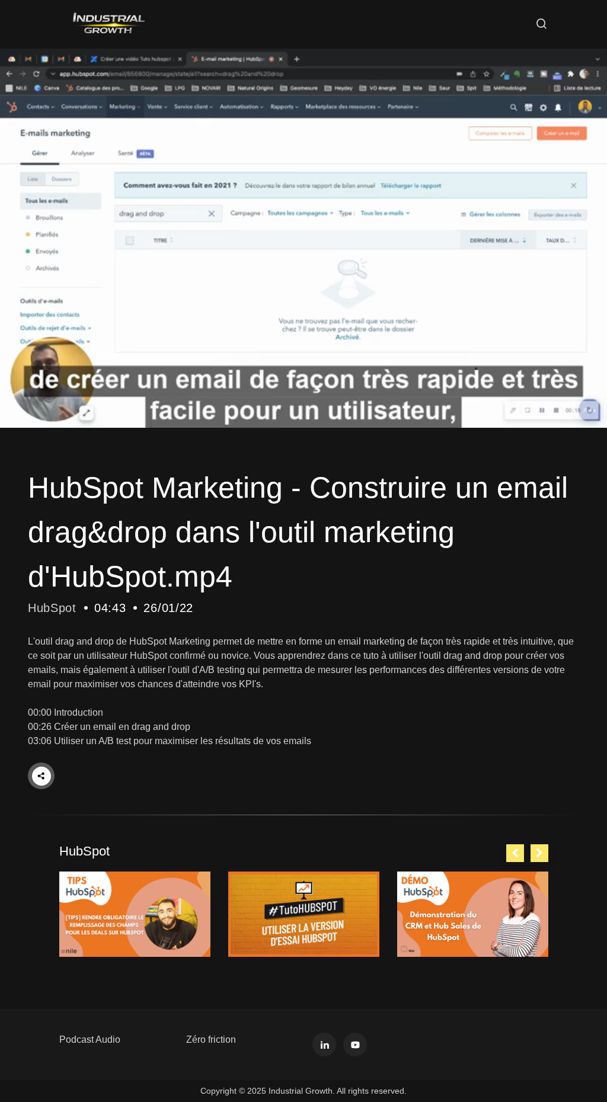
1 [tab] (259, 989)
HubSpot (52, 607)
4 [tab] (312, 989)
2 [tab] (277, 989)
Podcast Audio (89, 1039)
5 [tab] (330, 989)
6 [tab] (348, 989)
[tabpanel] (134, 914)
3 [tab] (295, 989)
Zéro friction (211, 1039)
